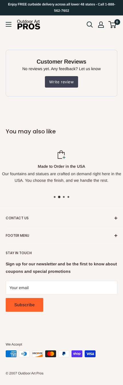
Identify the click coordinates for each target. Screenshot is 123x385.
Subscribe (24, 304)
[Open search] (90, 24)
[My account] (101, 24)
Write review (61, 82)
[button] (112, 24)
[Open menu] (8, 24)
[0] (112, 24)
